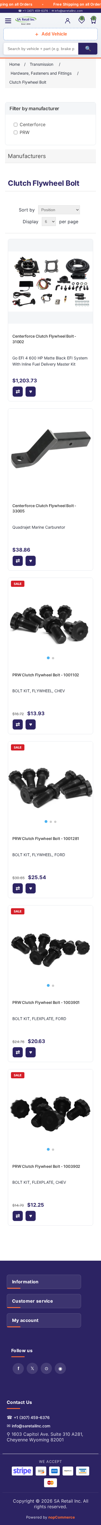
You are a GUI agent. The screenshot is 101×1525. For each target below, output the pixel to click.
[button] (48, 657)
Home (14, 64)
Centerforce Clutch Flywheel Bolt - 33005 (44, 508)
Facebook (18, 1368)
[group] (50, 620)
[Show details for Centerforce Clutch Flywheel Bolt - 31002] (50, 281)
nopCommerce (61, 1517)
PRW (24, 132)
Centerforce (32, 124)
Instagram (60, 1368)
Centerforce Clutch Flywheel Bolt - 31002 (44, 339)
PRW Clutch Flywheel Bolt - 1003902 (46, 1166)
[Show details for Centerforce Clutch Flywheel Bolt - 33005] (50, 451)
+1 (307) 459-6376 (32, 1417)
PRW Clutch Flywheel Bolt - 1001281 (45, 838)
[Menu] (8, 21)
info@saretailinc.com (31, 1425)
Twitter (32, 1368)
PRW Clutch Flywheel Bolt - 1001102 (45, 674)
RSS (46, 1368)
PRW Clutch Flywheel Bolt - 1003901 (46, 1002)
